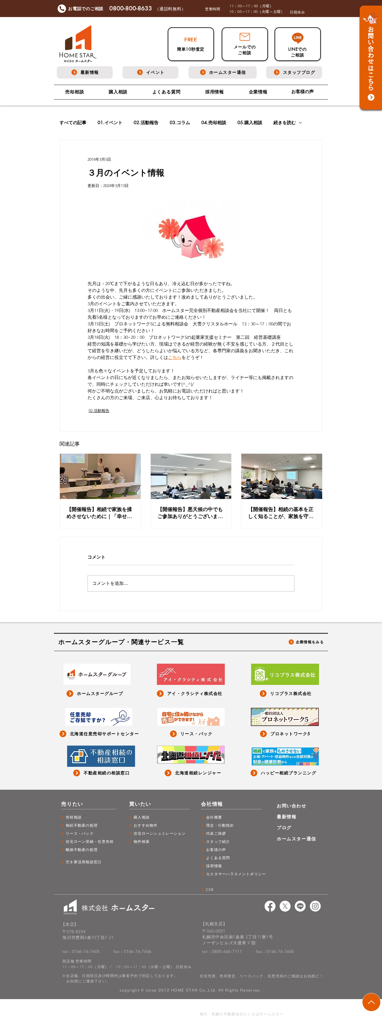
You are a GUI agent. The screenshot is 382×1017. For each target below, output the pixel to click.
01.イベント (110, 123)
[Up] (371, 1002)
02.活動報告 (146, 123)
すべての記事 (73, 123)
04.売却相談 (213, 123)
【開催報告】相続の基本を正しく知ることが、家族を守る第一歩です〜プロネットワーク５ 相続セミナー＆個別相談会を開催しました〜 (281, 513)
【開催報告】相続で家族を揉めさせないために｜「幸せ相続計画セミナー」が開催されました (99, 513)
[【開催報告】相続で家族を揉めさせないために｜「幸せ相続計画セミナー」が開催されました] (100, 476)
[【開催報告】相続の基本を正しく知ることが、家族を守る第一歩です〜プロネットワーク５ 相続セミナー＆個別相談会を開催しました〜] (281, 476)
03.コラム (180, 123)
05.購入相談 (249, 123)
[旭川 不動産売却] (270, 906)
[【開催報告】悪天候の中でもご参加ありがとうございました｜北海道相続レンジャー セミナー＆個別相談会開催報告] (191, 476)
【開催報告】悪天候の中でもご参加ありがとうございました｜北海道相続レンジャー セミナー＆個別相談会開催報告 (191, 513)
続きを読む (284, 123)
